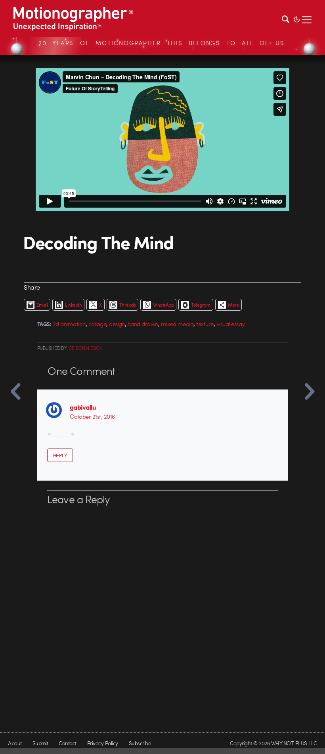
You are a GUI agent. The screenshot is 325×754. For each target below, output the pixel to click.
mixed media (177, 323)
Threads (127, 304)
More (233, 304)
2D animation (69, 323)
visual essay (230, 323)
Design (117, 323)
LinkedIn (73, 304)
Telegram (200, 304)
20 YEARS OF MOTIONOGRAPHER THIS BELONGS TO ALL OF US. (162, 42)
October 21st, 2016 (92, 416)
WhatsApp (163, 304)
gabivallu (83, 407)
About (14, 743)
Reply (60, 455)
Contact (67, 743)
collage (97, 323)
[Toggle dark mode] (297, 18)
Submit (40, 743)
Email (42, 304)
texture (204, 323)
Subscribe (140, 743)
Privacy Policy (102, 743)
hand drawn (143, 323)
